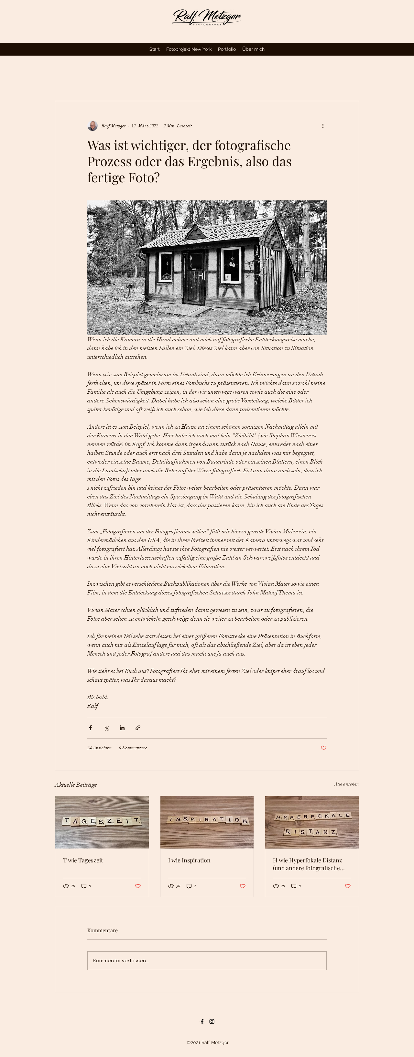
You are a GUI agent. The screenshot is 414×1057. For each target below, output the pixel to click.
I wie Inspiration (189, 860)
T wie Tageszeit (83, 860)
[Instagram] (212, 1021)
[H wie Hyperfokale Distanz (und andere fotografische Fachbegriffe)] (312, 822)
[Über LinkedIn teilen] (122, 728)
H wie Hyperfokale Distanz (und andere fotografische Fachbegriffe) (307, 864)
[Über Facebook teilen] (90, 728)
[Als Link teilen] (138, 728)
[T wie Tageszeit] (102, 822)
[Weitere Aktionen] (323, 126)
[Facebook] (202, 1021)
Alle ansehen (346, 784)
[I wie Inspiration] (207, 822)
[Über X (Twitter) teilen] (106, 728)
